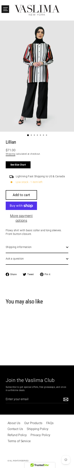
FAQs (50, 423)
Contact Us (15, 429)
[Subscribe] (65, 399)
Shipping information (19, 247)
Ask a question (15, 258)
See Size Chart (18, 164)
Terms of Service (19, 441)
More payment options (21, 218)
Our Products (33, 423)
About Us (14, 423)
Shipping (10, 154)
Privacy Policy (40, 435)
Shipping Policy (37, 429)
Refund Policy (17, 435)
